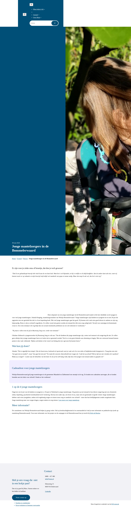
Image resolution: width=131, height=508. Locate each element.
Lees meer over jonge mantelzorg (69, 400)
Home (14, 259)
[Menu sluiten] (31, 4)
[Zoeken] (54, 23)
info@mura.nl (49, 479)
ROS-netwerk (115, 504)
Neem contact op (21, 497)
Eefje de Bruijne (95, 413)
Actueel (19, 259)
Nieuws (25, 259)
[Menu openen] (24, 14)
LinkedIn (48, 491)
